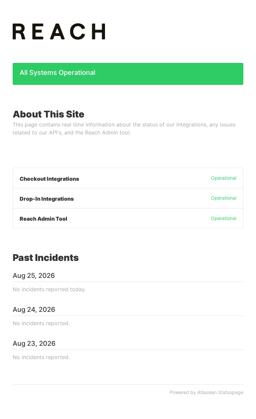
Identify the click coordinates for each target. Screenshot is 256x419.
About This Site (48, 114)
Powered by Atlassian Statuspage (206, 392)
